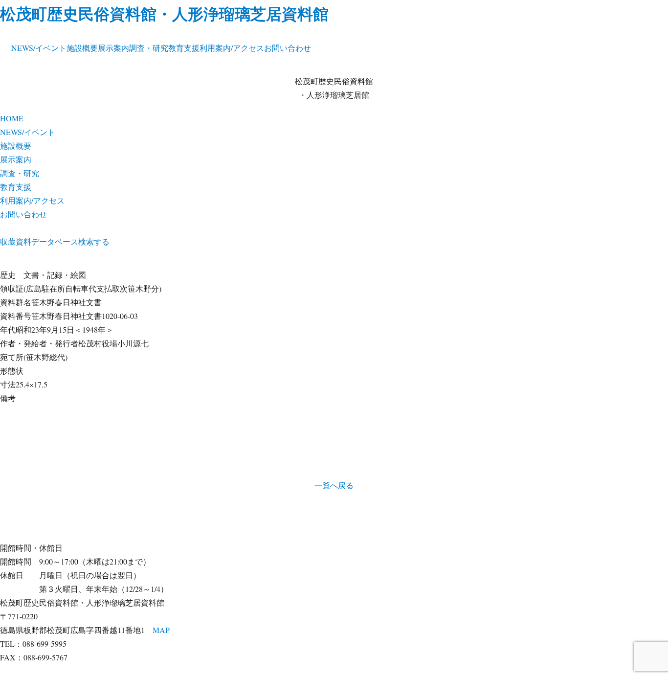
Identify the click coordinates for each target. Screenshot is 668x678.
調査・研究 (148, 48)
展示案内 (113, 48)
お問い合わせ (287, 48)
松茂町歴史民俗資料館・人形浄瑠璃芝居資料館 (164, 13)
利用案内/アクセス (232, 48)
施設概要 (82, 48)
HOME (11, 118)
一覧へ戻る (334, 485)
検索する (94, 241)
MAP (161, 630)
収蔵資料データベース (39, 241)
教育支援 (184, 48)
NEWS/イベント (39, 48)
